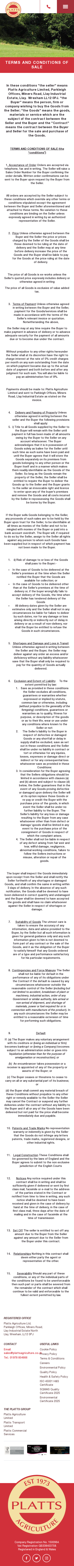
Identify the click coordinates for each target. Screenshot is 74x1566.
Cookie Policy (48, 1349)
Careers (45, 1363)
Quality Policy (48, 1372)
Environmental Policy (52, 1367)
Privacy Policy (48, 1353)
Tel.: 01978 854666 (15, 1357)
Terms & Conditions (52, 1358)
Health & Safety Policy (54, 1376)
